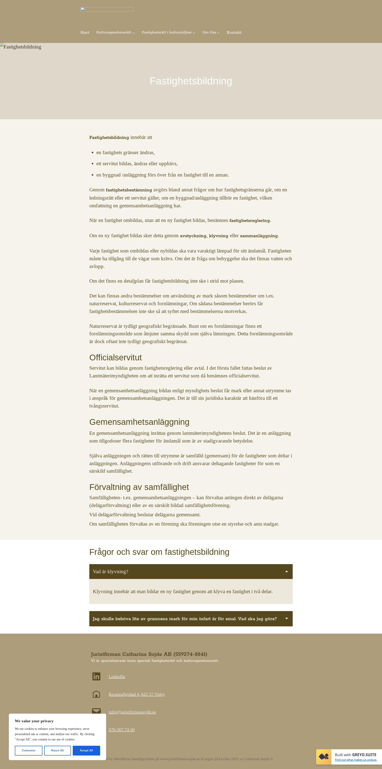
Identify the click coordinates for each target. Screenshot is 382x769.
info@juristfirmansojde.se (132, 711)
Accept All (86, 750)
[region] (57, 737)
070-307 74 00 (122, 729)
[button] (191, 571)
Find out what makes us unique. (356, 760)
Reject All (57, 750)
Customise (28, 750)
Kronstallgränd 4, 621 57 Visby (137, 694)
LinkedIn (117, 676)
